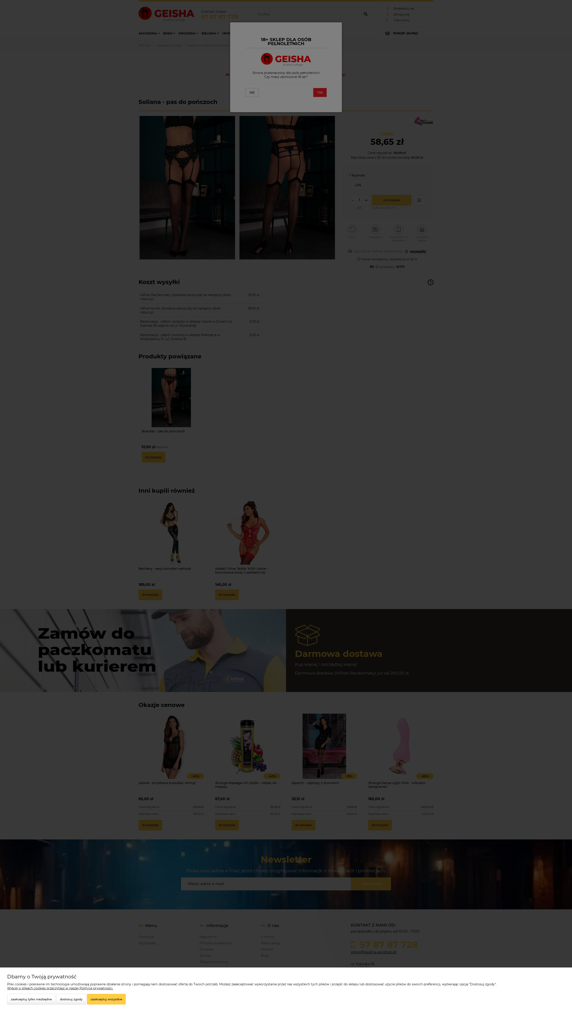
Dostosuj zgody (71, 999)
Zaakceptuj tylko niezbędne (31, 999)
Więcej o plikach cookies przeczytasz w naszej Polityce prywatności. (60, 988)
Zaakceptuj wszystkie (106, 999)
